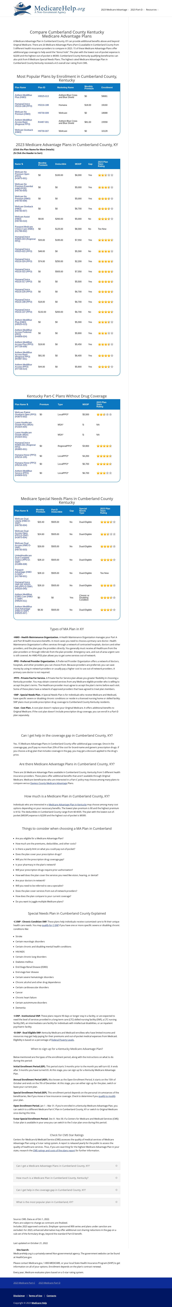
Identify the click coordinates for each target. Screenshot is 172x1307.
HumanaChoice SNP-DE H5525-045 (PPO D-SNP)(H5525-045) (23, 585)
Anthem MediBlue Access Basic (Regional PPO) (23, 122)
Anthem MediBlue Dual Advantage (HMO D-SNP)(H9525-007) (23, 609)
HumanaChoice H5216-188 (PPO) (23, 105)
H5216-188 (43, 105)
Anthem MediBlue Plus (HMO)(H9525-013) (23, 322)
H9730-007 (43, 131)
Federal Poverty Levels (62, 1039)
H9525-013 (43, 96)
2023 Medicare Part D (49, 1282)
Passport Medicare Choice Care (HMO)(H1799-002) (24, 229)
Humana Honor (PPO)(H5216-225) (25, 464)
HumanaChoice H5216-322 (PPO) (23, 270)
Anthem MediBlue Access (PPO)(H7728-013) (23, 366)
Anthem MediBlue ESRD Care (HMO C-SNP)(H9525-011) (24, 597)
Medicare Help (39, 1303)
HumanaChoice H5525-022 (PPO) (23, 250)
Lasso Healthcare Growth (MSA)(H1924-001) (23, 434)
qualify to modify (106, 1096)
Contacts (51, 1295)
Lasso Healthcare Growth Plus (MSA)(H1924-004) (24, 424)
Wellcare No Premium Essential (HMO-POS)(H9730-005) (24, 187)
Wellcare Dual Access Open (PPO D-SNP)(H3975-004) (21, 534)
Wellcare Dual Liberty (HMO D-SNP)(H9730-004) (22, 522)
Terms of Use (35, 1295)
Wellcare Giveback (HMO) (24, 131)
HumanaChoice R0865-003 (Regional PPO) (25, 239)
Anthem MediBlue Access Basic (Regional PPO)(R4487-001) (23, 355)
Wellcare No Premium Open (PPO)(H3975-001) (22, 175)
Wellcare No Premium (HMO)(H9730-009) (22, 198)
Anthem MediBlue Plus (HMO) (23, 96)
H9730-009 (43, 113)
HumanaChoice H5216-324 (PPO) (23, 260)
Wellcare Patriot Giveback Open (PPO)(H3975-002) (25, 414)
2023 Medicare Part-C (24, 1282)
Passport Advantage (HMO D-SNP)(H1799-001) (23, 573)
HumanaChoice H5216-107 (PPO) (23, 311)
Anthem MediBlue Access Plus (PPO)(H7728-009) (24, 344)
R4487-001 (43, 122)
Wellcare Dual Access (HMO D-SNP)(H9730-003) (23, 546)
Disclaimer (19, 1295)
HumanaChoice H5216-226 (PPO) (23, 290)
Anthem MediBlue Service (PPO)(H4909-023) (23, 473)
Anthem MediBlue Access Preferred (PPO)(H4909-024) (23, 333)
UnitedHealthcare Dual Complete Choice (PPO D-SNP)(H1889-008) (23, 559)
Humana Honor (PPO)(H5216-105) (25, 456)
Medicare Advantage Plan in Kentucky (68, 804)
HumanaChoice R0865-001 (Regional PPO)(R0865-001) (25, 446)
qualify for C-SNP (50, 925)
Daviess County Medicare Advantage (48, 783)
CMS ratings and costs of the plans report (54, 1150)
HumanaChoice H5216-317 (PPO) (23, 280)
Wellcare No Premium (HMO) (22, 113)
